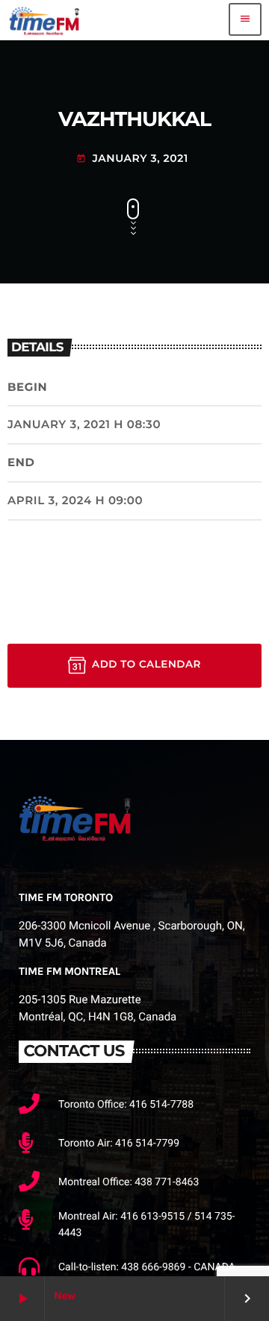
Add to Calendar (146, 665)
